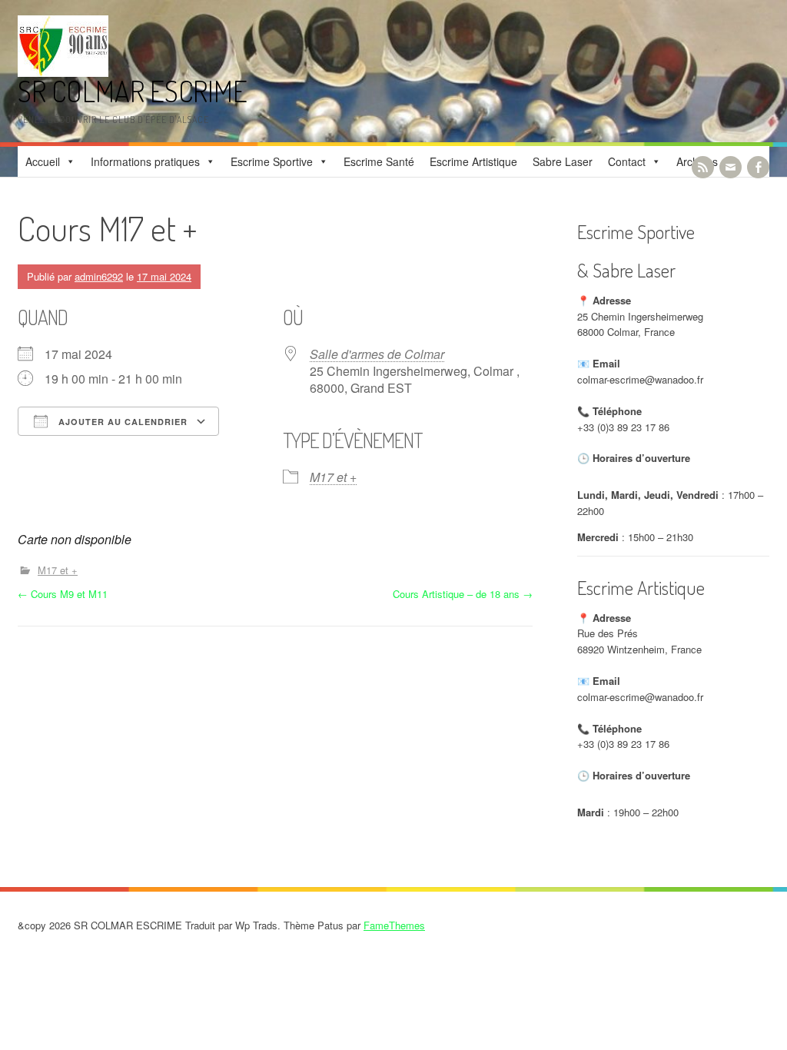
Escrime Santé (379, 161)
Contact (627, 161)
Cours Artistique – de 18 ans (463, 593)
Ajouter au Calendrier (121, 421)
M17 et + (333, 477)
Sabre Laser (563, 161)
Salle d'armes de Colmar (377, 354)
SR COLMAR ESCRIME (132, 91)
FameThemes (394, 925)
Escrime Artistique (473, 161)
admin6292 (99, 276)
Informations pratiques (145, 161)
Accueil (42, 161)
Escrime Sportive (272, 161)
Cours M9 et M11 (63, 593)
